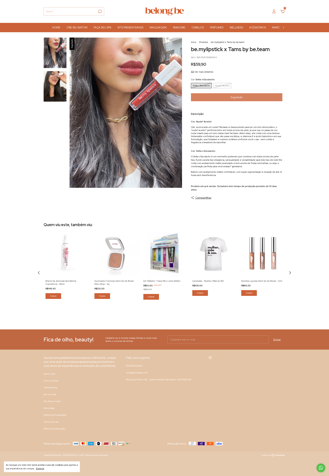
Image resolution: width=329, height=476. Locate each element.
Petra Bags (49, 408)
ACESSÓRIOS (257, 27)
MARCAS (277, 27)
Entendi (40, 468)
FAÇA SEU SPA (102, 27)
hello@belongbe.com (137, 372)
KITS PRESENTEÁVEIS (130, 27)
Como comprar (51, 380)
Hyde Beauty (50, 387)
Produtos (203, 42)
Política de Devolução (54, 428)
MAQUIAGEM (158, 27)
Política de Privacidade (55, 415)
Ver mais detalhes (203, 71)
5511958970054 (134, 365)
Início (193, 42)
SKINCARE (179, 27)
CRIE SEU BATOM (76, 27)
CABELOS (198, 27)
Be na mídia (50, 394)
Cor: (203, 79)
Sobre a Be (49, 373)
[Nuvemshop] (273, 455)
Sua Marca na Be (52, 401)
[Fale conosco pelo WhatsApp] (321, 468)
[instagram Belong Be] (210, 357)
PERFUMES (216, 27)
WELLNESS (236, 27)
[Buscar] (99, 11)
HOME (56, 27)
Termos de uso (51, 421)
